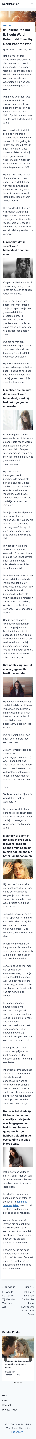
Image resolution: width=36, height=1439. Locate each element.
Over (4, 1400)
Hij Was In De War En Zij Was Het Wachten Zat (8, 1297)
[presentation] (18, 1347)
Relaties (7, 25)
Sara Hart (10, 49)
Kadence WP (18, 1431)
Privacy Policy (9, 1409)
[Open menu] (32, 3)
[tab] (14, 1382)
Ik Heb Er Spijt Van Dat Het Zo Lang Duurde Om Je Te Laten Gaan (27, 1301)
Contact (6, 1405)
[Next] (30, 1358)
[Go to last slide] (5, 1358)
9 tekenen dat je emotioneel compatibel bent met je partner (18, 1364)
